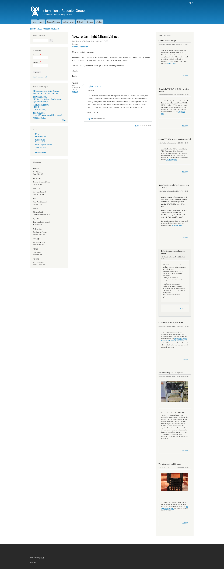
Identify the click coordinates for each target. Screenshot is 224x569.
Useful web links (40, 147)
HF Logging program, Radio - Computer (46, 91)
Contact (33, 562)
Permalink (75, 91)
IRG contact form (40, 152)
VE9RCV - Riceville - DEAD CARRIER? (47, 94)
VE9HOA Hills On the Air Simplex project (47, 99)
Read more (185, 75)
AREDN (36, 107)
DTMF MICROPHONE (41, 104)
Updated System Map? (40, 102)
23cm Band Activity (40, 96)
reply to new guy (95, 86)
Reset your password (40, 77)
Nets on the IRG (40, 139)
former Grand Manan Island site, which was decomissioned (174, 340)
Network (80, 22)
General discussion (51, 28)
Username (36, 55)
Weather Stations (38, 112)
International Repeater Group (63, 10)
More (64, 120)
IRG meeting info (40, 136)
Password (36, 62)
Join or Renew (68, 22)
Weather (99, 22)
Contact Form (171, 63)
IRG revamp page (171, 160)
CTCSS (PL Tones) (39, 110)
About (42, 22)
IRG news (38, 134)
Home (34, 22)
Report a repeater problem (43, 144)
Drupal (41, 557)
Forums (39, 28)
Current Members (53, 22)
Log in (190, 2)
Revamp (89, 22)
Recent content (40, 142)
